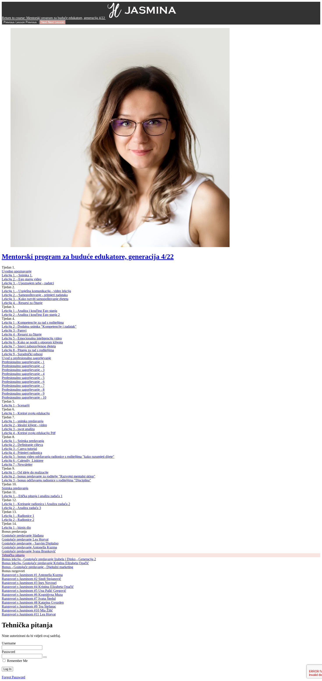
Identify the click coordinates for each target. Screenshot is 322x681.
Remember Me (17, 661)
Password (8, 652)
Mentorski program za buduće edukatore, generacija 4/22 (88, 256)
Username (9, 643)
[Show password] (45, 657)
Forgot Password (13, 677)
